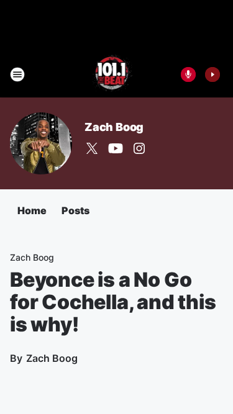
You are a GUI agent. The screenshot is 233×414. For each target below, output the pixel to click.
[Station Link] (113, 74)
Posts (75, 210)
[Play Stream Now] (212, 74)
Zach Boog (114, 126)
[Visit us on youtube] (115, 148)
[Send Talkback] (188, 74)
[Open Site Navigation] (17, 74)
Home (32, 210)
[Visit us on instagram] (139, 148)
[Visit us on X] (92, 148)
